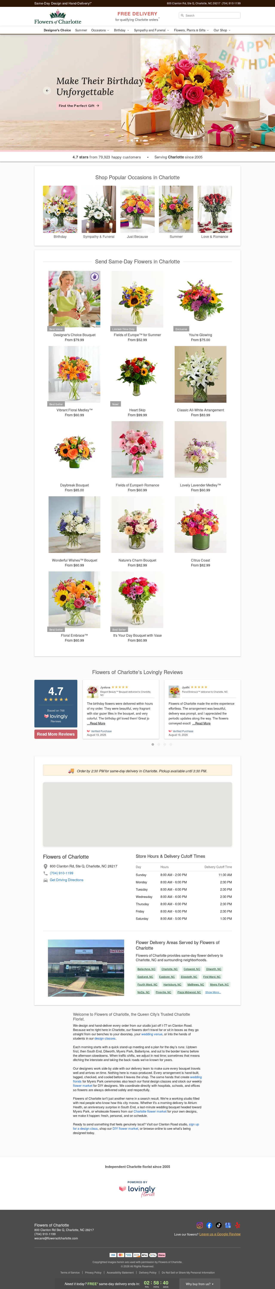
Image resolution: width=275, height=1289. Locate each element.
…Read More (96, 723)
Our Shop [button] (221, 30)
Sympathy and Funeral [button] (150, 30)
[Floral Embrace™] (174, 692)
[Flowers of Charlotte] (65, 16)
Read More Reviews (56, 734)
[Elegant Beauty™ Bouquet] (92, 692)
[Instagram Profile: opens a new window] (200, 1225)
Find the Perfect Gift (77, 105)
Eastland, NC (145, 976)
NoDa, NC (144, 992)
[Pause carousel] (131, 140)
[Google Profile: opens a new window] (228, 1225)
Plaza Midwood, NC (189, 992)
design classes (105, 1038)
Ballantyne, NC (147, 969)
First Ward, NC (212, 976)
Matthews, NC (196, 984)
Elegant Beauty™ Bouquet (114, 691)
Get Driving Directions (66, 880)
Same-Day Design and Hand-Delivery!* (63, 3)
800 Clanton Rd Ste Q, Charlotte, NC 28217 (64, 1230)
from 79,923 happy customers (107, 157)
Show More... (213, 992)
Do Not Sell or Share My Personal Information (188, 1272)
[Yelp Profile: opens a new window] (238, 1225)
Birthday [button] (120, 30)
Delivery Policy (147, 1272)
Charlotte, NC (170, 969)
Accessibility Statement (120, 1272)
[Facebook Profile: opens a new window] (209, 1225)
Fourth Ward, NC (147, 984)
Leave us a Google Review (220, 1234)
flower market (82, 1085)
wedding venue (151, 1034)
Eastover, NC (167, 976)
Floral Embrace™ (191, 691)
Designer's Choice (57, 30)
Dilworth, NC (213, 969)
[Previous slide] (47, 91)
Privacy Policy (93, 1272)
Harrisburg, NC (172, 984)
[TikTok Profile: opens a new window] (219, 1225)
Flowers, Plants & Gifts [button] (190, 30)
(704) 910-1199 (61, 873)
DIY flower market (125, 1128)
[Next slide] (228, 91)
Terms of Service (70, 1272)
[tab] (137, 141)
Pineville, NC (163, 992)
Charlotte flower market (150, 1111)
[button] (152, 744)
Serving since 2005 (178, 157)
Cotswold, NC (192, 969)
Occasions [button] (99, 30)
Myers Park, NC (219, 984)
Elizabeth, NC (189, 976)
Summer (81, 30)
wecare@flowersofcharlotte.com (56, 1238)
